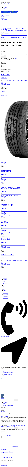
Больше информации (6, 426)
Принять (13, 426)
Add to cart (3, 57)
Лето (16, 58)
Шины (5, 278)
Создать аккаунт (5, 416)
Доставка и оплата (7, 371)
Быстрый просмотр (5, 84)
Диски (5, 279)
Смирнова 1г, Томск (7, 452)
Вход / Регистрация (8, 405)
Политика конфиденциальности (17, 425)
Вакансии (5, 294)
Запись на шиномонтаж (6, 11)
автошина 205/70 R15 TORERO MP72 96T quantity (14, 54)
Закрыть (3, 398)
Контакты (5, 293)
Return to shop (4, 465)
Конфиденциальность (8, 372)
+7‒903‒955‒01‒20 (5, 12)
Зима (4, 286)
